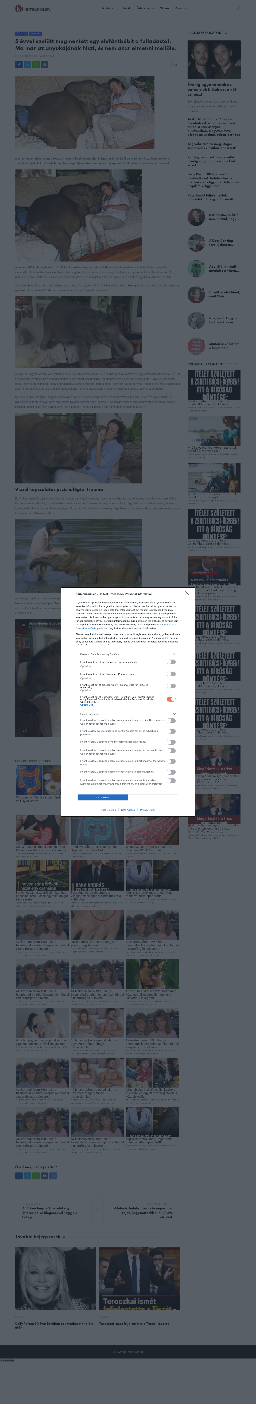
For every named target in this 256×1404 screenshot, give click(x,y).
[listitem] (128, 654)
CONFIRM (102, 797)
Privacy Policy (147, 809)
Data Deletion (108, 809)
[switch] (171, 662)
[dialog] (128, 702)
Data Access (128, 809)
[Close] (188, 594)
